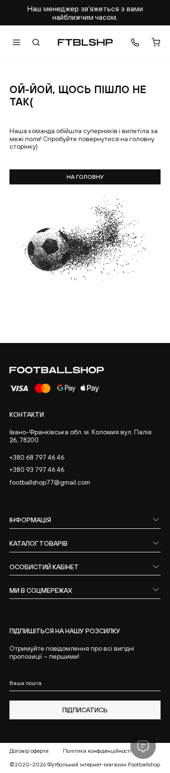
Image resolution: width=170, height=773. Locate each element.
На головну (85, 177)
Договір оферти (29, 751)
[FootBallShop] (85, 42)
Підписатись (85, 710)
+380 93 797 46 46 (36, 469)
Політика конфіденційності (97, 751)
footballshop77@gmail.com (49, 482)
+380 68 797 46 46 (36, 457)
